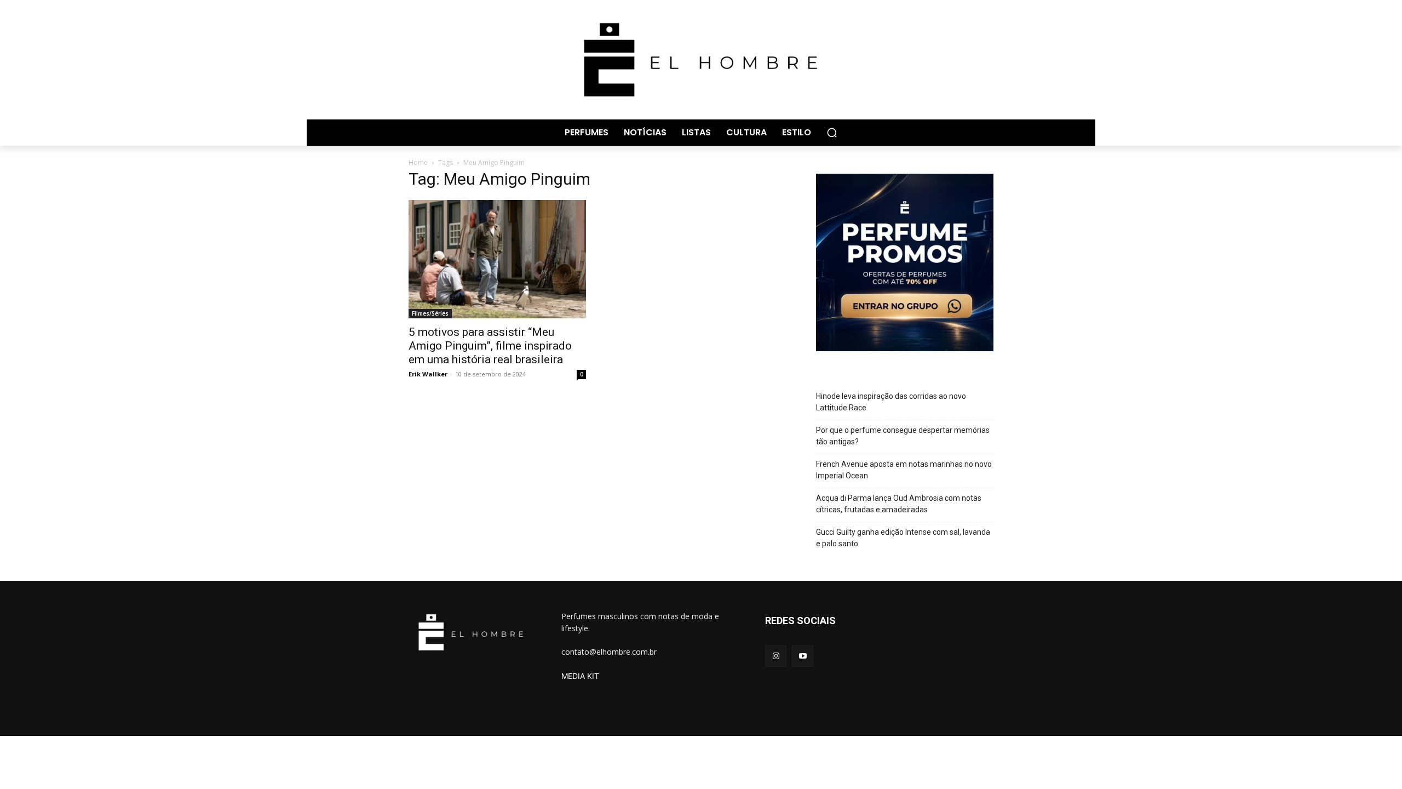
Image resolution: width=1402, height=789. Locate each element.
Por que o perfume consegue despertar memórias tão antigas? (903, 436)
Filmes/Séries (430, 313)
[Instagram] (775, 656)
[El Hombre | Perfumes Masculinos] (701, 59)
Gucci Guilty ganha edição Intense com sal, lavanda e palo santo (903, 538)
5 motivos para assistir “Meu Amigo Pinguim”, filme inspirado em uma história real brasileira (490, 345)
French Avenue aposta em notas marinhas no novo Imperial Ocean (904, 470)
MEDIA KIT (580, 676)
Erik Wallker (428, 374)
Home (418, 162)
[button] (832, 132)
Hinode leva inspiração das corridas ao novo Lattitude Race (891, 402)
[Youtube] (802, 656)
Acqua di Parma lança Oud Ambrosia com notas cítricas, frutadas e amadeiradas (898, 504)
